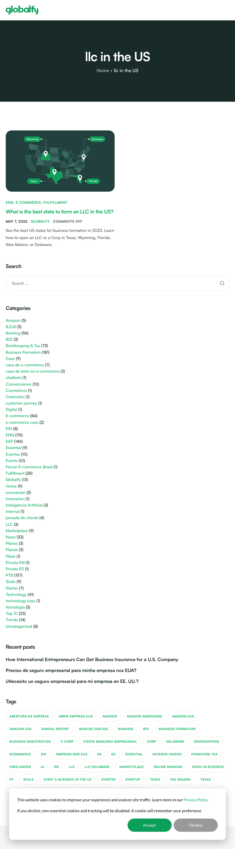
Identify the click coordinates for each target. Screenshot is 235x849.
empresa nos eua (71, 754)
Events (11, 460)
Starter (12, 588)
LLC (9, 524)
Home (11, 486)
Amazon (13, 320)
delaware (175, 742)
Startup (133, 779)
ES (113, 754)
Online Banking (168, 767)
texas (206, 779)
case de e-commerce (25, 365)
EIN (9, 428)
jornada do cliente (22, 517)
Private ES (15, 569)
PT (11, 779)
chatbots (13, 377)
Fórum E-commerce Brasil (29, 467)
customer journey (21, 403)
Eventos (13, 454)
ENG (9, 202)
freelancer (20, 767)
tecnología (15, 607)
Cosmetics (15, 396)
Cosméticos (16, 390)
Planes (11, 543)
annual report (55, 729)
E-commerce (28, 202)
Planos (12, 549)
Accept (149, 825)
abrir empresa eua (76, 716)
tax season (180, 779)
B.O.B (11, 326)
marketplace (132, 767)
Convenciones (19, 384)
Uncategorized (19, 626)
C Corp (66, 742)
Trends (12, 619)
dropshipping (206, 742)
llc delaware (97, 767)
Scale (10, 581)
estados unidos (167, 754)
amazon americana (144, 716)
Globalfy (40, 221)
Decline (196, 825)
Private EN (15, 562)
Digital (11, 409)
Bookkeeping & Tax (23, 345)
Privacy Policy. (196, 799)
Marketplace (17, 530)
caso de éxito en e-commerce (32, 371)
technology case (20, 600)
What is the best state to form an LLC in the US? (59, 212)
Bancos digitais (93, 729)
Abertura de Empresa (29, 716)
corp (151, 742)
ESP (9, 441)
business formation (177, 729)
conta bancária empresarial (110, 742)
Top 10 (12, 613)
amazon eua (183, 716)
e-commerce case (22, 422)
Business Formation (23, 352)
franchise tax (204, 754)
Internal (12, 511)
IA (42, 767)
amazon (110, 716)
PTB (9, 575)
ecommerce (20, 754)
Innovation (15, 498)
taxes (155, 779)
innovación (15, 492)
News (11, 537)
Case (10, 358)
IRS (56, 767)
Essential (13, 447)
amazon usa (20, 729)
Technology (16, 594)
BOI (9, 339)
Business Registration (30, 742)
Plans (10, 556)
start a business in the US (67, 779)
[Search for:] (117, 283)
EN (99, 754)
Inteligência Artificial (24, 505)
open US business (208, 767)
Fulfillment (55, 202)
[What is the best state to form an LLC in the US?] (60, 160)
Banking (13, 333)
